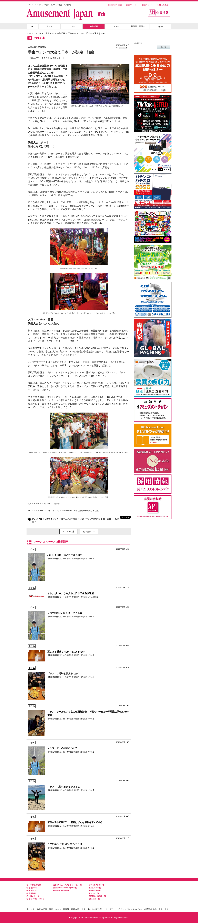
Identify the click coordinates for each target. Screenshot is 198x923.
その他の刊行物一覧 (62, 890)
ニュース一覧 (95, 888)
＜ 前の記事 (68, 531)
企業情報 (32, 893)
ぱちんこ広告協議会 (70, 519)
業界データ (131, 5)
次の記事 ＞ (89, 531)
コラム (116, 26)
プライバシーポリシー (37, 899)
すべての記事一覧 (97, 885)
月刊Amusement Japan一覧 (65, 888)
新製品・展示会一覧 (98, 896)
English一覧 (95, 899)
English (160, 26)
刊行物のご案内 (115, 5)
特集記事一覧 (95, 890)
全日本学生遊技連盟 (51, 519)
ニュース (72, 26)
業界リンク (147, 5)
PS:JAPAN (37, 519)
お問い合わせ (163, 5)
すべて (50, 26)
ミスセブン (85, 519)
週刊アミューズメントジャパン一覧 (68, 885)
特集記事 (94, 26)
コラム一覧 (94, 893)
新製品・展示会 (138, 26)
